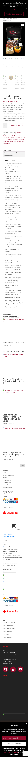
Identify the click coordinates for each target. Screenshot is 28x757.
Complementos (7, 480)
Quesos (5, 477)
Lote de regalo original (8, 137)
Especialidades (7, 485)
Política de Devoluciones (9, 536)
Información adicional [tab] (10, 153)
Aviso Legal (6, 634)
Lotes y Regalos (7, 487)
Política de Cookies (7, 637)
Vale (14, 10)
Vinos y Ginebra (7, 482)
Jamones (5, 470)
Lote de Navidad (12, 136)
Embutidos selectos (8, 475)
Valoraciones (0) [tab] (8, 155)
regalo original (6, 143)
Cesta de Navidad (12, 134)
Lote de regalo (20, 136)
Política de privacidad (14, 14)
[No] (26, 9)
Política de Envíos (7, 534)
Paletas (5, 473)
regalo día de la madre (18, 141)
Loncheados (9, 18)
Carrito (4, 544)
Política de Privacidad (8, 625)
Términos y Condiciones (9, 622)
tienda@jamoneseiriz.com (10, 551)
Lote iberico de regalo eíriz (11, 139)
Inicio (4, 18)
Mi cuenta (5, 543)
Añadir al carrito (17, 125)
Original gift (22, 139)
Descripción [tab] (7, 150)
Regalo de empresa (8, 141)
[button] (22, 25)
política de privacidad (11, 752)
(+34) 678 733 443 (12, 659)
